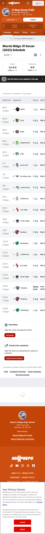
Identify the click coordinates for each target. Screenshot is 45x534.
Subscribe (14, 477)
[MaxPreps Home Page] (11, 38)
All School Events (22, 375)
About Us (15, 473)
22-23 (6, 55)
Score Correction (34, 371)
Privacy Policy (28, 477)
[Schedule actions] (40, 55)
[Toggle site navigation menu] (3, 3)
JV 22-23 (10, 19)
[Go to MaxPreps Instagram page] (22, 466)
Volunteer (10, 335)
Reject (22, 529)
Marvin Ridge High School (22, 422)
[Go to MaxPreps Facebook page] (33, 466)
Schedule (7, 32)
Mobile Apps (28, 473)
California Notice (30, 481)
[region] (22, 508)
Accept (22, 522)
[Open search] (28, 3)
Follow (33, 19)
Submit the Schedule (14, 358)
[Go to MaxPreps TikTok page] (11, 466)
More (33, 32)
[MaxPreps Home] (14, 3)
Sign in (38, 3)
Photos (25, 32)
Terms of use (13, 481)
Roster (16, 32)
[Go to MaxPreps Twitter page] (28, 466)
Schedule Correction (18, 371)
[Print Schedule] (36, 55)
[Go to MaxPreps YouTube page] (17, 466)
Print (6, 371)
